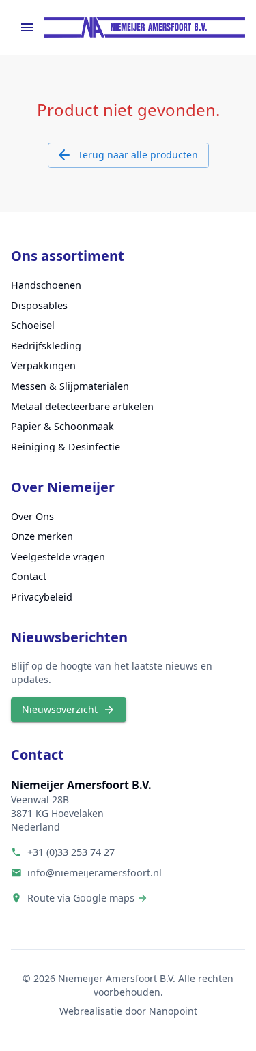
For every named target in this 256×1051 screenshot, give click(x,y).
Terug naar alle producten (138, 154)
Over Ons (32, 516)
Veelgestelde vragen (58, 556)
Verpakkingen (43, 365)
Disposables (39, 305)
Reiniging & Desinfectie (65, 446)
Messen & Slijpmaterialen (70, 385)
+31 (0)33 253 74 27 (71, 852)
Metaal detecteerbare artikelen (82, 406)
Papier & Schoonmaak (62, 426)
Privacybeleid (41, 596)
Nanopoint (173, 1011)
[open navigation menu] (27, 27)
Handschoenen (46, 284)
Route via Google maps (80, 897)
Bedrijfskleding (46, 345)
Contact (28, 576)
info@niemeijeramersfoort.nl (94, 872)
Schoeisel (33, 325)
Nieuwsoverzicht (60, 709)
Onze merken (42, 536)
